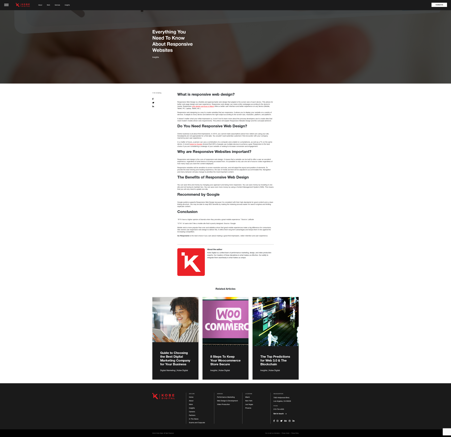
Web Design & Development (227, 401)
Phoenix (248, 408)
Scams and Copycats (197, 423)
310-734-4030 (278, 409)
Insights (67, 5)
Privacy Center (285, 433)
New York (248, 401)
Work (48, 5)
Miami (247, 397)
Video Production (223, 404)
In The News (193, 419)
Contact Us (439, 5)
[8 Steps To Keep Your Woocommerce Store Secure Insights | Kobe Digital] (225, 324)
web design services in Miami (203, 106)
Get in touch (278, 413)
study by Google (196, 144)
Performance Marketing (226, 397)
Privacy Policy (295, 433)
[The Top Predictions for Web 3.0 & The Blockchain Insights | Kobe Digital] (276, 324)
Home (191, 397)
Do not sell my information (272, 433)
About (40, 5)
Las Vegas (249, 404)
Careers (192, 412)
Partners (192, 415)
